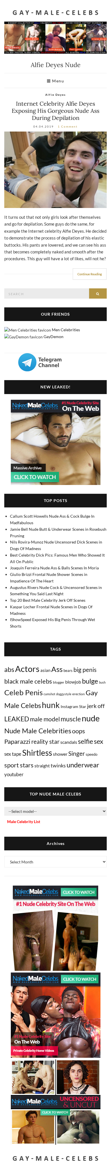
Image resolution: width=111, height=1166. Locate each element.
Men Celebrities (66, 329)
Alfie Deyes (55, 94)
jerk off (96, 705)
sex (98, 741)
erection (78, 694)
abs (9, 669)
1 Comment (68, 126)
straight (42, 765)
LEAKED (16, 719)
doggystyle (63, 694)
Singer (76, 753)
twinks (58, 766)
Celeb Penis (23, 692)
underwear (83, 765)
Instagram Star (73, 706)
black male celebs (28, 681)
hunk (51, 705)
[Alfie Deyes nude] (55, 170)
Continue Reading (89, 274)
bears (68, 670)
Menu (57, 80)
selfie (85, 741)
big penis (84, 669)
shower (60, 754)
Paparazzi (17, 741)
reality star (45, 741)
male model (45, 719)
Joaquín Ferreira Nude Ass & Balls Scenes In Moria (54, 567)
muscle (71, 719)
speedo (91, 754)
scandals (68, 742)
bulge (90, 681)
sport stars (19, 765)
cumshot (49, 694)
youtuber (14, 774)
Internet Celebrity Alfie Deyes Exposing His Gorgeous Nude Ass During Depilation (55, 110)
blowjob (73, 681)
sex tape (12, 754)
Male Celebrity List (23, 821)
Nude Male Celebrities (37, 730)
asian (45, 670)
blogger (58, 682)
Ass (57, 669)
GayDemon (53, 336)
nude (91, 718)
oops (78, 731)
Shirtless (37, 752)
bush (102, 682)
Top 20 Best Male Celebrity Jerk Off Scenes (47, 600)
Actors (27, 669)
